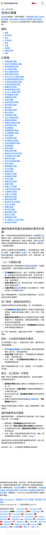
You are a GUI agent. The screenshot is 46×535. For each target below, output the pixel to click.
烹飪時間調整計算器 (12, 143)
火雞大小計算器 (11, 194)
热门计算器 (29, 499)
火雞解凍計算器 (11, 191)
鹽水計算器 (9, 112)
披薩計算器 (9, 184)
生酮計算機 (9, 100)
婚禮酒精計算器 (11, 217)
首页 (2, 9)
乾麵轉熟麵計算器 (11, 130)
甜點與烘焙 (9, 50)
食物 (4, 17)
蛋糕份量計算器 (11, 199)
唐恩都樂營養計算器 (12, 89)
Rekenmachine (21, 524)
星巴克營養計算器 (11, 71)
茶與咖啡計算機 (24, 19)
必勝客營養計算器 (11, 66)
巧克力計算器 (10, 204)
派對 (6, 53)
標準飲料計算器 (11, 176)
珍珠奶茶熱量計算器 (12, 161)
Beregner (21, 509)
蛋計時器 (8, 107)
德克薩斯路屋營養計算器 (14, 79)
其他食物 (8, 35)
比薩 (6, 45)
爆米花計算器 (10, 214)
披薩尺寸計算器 (11, 186)
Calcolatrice (34, 509)
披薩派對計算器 (11, 181)
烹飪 (6, 38)
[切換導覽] (42, 3)
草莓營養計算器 (11, 61)
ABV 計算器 (9, 168)
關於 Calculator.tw (7, 499)
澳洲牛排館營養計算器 (13, 64)
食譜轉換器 (9, 145)
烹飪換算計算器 (11, 115)
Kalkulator (16, 519)
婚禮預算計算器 (11, 212)
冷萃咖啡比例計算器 (12, 156)
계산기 (33, 527)
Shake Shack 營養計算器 (14, 77)
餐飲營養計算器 (11, 105)
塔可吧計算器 (10, 209)
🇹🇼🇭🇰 (34, 3)
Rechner (7, 524)
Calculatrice (30, 516)
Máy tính (42, 521)
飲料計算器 (9, 163)
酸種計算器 (9, 207)
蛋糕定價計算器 (11, 197)
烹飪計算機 (13, 19)
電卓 (25, 527)
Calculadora (5, 511)
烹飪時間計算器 (11, 125)
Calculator (36, 511)
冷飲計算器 (9, 179)
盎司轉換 (32, 399)
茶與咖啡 (8, 40)
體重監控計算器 (11, 87)
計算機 (16, 527)
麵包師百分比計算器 (12, 202)
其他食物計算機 (12, 490)
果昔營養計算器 (11, 110)
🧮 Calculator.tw (9, 3)
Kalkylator (21, 521)
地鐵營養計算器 (11, 97)
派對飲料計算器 (11, 222)
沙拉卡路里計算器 (11, 117)
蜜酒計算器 (9, 171)
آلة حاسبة (34, 524)
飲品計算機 (37, 19)
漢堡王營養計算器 (11, 74)
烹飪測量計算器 (11, 138)
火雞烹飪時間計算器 (12, 189)
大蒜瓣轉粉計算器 (11, 133)
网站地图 (38, 499)
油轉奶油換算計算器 (12, 122)
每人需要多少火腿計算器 (14, 220)
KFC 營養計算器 (11, 69)
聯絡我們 (19, 499)
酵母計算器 (9, 135)
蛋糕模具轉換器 (11, 120)
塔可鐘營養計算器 (11, 94)
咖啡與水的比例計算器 (13, 153)
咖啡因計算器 (10, 158)
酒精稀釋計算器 (11, 166)
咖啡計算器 (9, 148)
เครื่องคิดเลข (5, 527)
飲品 (6, 43)
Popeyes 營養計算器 (13, 92)
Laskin (31, 521)
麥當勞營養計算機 (11, 102)
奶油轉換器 (9, 128)
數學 (4, 255)
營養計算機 (34, 17)
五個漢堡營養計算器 (12, 84)
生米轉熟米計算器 (11, 140)
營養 (6, 32)
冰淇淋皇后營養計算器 (13, 82)
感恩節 (7, 48)
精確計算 (16, 288)
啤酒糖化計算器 (11, 174)
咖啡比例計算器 (11, 151)
